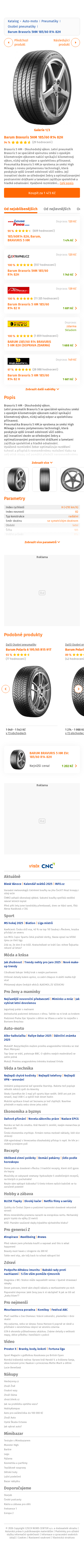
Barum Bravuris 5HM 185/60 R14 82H (33, 137)
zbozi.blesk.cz (11, 1399)
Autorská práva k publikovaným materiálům (29, 1531)
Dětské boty (10, 1472)
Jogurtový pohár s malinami (19, 1009)
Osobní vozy (10, 1390)
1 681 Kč (68, 379)
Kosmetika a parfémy (15, 1463)
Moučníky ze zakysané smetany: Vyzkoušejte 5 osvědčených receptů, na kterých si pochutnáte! (41, 1177)
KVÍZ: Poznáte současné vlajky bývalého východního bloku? (36, 1223)
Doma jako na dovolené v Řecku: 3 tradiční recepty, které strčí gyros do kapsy (41, 1169)
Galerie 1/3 (42, 130)
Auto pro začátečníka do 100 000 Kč (23, 1413)
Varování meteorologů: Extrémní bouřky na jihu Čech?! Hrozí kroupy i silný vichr (41, 891)
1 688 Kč (67, 345)
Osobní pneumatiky (22, 26)
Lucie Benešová (12, 1367)
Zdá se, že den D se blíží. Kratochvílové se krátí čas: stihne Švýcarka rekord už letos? (41, 946)
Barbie (7, 1449)
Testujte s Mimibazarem (17, 1440)
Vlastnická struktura (64, 1537)
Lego (6, 1454)
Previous (6, 689)
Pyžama (8, 1458)
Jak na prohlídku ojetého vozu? (21, 1404)
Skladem (70, 330)
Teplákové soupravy (15, 1467)
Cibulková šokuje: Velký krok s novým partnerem (30, 972)
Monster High (11, 1445)
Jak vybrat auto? (13, 1426)
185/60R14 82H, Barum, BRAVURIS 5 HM (24, 238)
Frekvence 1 (10, 1508)
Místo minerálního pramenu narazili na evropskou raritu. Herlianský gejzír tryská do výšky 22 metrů (41, 1216)
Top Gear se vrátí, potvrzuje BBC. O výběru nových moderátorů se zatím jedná (39, 1055)
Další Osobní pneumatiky (21, 644)
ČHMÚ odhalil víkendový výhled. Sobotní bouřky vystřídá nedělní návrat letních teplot (39, 899)
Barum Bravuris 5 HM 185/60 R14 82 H (28, 306)
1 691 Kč (68, 308)
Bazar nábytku (12, 1481)
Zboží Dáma (10, 1395)
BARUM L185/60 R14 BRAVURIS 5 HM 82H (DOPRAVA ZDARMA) (29, 343)
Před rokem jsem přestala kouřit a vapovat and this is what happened (36, 1244)
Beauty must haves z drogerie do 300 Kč (26, 1251)
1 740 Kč (68, 274)
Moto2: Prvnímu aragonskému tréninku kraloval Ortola (33, 1061)
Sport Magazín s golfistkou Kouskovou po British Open (34, 1355)
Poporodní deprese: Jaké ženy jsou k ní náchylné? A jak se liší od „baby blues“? (39, 1293)
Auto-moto (30, 21)
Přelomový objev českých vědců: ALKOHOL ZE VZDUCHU (34, 984)
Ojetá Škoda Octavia (15, 1422)
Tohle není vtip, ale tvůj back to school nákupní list (32, 1255)
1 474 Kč (68, 240)
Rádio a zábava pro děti (17, 1504)
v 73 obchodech (16, 733)
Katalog (13, 21)
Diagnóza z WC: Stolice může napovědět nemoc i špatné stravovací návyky (40, 1281)
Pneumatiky (49, 21)
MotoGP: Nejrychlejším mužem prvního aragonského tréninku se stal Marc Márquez (41, 1047)
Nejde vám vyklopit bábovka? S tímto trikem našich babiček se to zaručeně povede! (40, 1185)
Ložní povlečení (12, 1476)
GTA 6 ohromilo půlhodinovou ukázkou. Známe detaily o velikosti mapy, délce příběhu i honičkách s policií (39, 1333)
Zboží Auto (10, 1417)
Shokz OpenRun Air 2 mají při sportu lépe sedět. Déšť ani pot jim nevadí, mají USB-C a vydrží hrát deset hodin (39, 1095)
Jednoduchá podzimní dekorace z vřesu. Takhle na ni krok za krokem (42, 1014)
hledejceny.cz (11, 1381)
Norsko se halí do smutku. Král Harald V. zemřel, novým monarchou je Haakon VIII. (42, 1126)
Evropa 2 (8, 1513)
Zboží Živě (9, 1386)
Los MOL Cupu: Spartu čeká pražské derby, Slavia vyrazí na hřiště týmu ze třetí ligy (40, 938)
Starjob (8, 1495)
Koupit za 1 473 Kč (42, 192)
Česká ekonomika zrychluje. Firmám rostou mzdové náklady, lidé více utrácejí (42, 1134)
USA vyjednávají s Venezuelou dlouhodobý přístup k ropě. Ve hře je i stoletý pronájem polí (41, 1142)
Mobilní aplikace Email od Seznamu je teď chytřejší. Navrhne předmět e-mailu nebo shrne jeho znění (37, 1102)
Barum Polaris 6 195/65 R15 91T (29, 649)
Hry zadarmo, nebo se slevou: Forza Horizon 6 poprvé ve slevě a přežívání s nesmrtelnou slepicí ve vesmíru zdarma (39, 1325)
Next (78, 689)
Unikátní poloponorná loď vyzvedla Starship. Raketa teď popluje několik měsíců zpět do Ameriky (39, 1087)
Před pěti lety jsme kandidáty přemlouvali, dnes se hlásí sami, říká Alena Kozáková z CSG (41, 907)
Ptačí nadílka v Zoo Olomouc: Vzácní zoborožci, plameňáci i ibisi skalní (39, 1317)
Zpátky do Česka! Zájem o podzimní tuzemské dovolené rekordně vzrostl (40, 1209)
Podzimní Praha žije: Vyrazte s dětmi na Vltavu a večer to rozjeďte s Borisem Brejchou (41, 1019)
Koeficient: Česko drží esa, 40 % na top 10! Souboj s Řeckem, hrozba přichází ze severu (41, 931)
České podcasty (12, 1499)
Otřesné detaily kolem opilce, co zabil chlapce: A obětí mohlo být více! (40, 978)
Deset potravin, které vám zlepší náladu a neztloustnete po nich (39, 1288)
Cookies (22, 1537)
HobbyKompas (12, 1408)
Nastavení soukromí (39, 1537)
